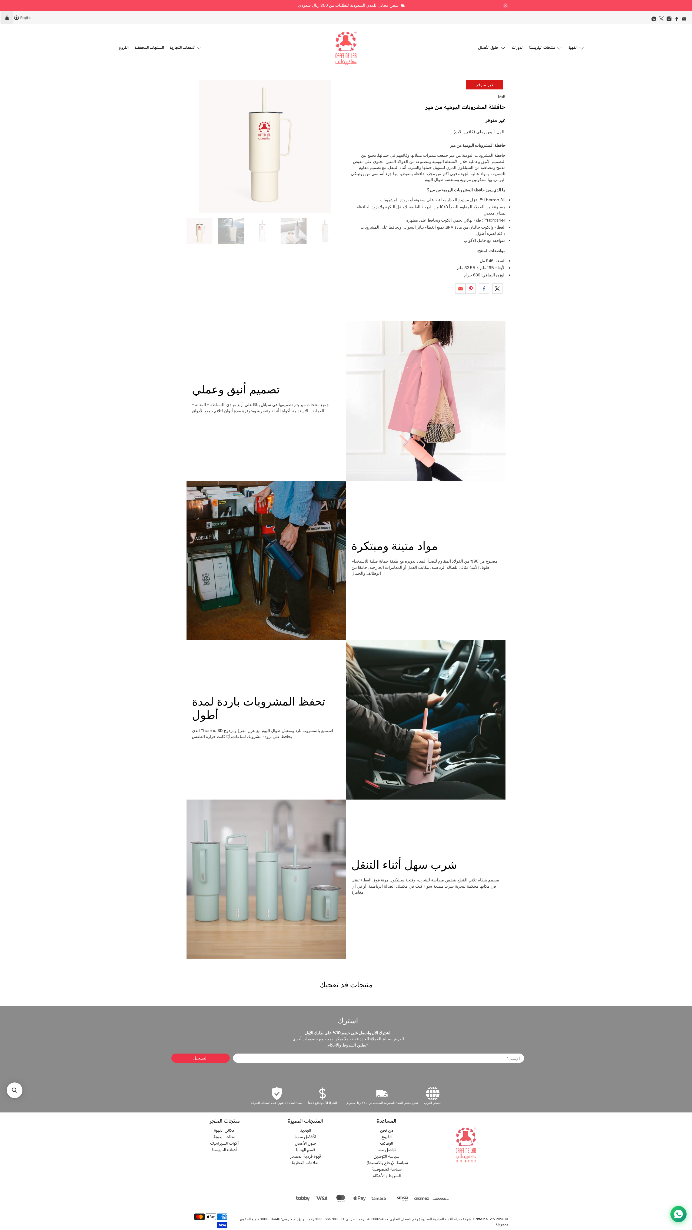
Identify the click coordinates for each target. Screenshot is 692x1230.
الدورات (517, 48)
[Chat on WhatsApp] (678, 1214)
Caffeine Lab (484, 1219)
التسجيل (200, 1058)
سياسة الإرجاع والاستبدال (386, 1162)
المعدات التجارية (182, 48)
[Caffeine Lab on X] (663, 20)
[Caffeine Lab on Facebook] (678, 20)
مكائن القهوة (224, 1130)
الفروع (123, 48)
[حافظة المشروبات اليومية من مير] (265, 146)
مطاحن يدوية (224, 1137)
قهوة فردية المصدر (305, 1156)
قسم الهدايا (305, 1150)
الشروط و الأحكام (386, 1175)
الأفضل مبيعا (305, 1137)
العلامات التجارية (306, 1162)
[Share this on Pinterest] (470, 288)
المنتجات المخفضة (149, 48)
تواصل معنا (386, 1150)
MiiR (501, 96)
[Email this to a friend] (460, 288)
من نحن (386, 1130)
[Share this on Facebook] (484, 288)
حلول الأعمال (488, 48)
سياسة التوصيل (387, 1156)
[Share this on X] (497, 288)
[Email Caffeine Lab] (685, 20)
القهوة (572, 48)
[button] (14, 1090)
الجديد (305, 1130)
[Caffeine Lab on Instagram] (670, 20)
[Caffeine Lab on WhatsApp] (655, 20)
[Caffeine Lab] (346, 48)
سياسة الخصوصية (387, 1169)
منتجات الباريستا (542, 48)
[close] (505, 5)
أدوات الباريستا (224, 1150)
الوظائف (386, 1143)
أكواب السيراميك (224, 1143)
